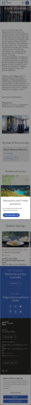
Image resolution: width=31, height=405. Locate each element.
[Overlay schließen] (28, 187)
